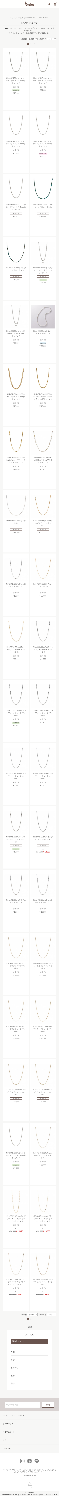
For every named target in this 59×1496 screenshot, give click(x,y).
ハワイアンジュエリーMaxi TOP (22, 18)
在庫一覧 (16, 87)
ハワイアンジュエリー (16, 1470)
